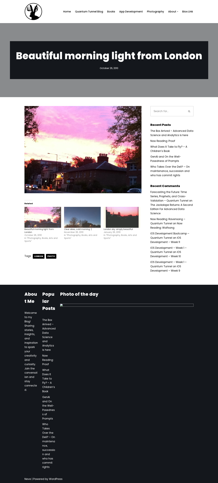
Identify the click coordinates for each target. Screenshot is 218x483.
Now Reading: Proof (162, 141)
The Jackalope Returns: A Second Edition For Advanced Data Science (171, 209)
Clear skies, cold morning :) (78, 229)
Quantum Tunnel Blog (89, 11)
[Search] (189, 111)
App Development (131, 11)
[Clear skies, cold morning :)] (82, 217)
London (38, 256)
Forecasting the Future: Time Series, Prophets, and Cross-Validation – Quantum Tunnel (169, 196)
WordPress (55, 479)
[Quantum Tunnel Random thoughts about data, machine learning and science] (33, 11)
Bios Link (187, 11)
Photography (155, 11)
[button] (177, 11)
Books (111, 11)
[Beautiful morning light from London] (42, 217)
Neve (27, 479)
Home (67, 11)
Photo (51, 256)
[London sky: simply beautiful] (122, 217)
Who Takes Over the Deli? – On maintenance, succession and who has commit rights (170, 171)
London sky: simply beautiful (118, 229)
